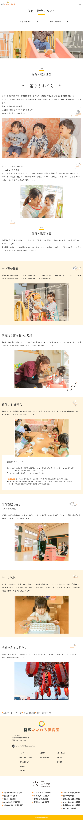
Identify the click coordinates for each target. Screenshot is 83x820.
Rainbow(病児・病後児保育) (13, 805)
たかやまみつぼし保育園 (71, 802)
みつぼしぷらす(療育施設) (12, 802)
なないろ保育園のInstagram (25, 746)
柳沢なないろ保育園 (10, 796)
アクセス (22, 771)
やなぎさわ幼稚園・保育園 (12, 792)
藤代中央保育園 (68, 796)
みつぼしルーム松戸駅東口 (43, 792)
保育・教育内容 (55, 21)
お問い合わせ (61, 753)
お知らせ (59, 757)
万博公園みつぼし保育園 (71, 799)
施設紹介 (22, 766)
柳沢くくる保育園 (9, 799)
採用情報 (59, 762)
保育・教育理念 (25, 21)
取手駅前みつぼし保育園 (71, 805)
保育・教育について (26, 757)
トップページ (24, 753)
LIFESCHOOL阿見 (69, 808)
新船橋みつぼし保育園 (41, 802)
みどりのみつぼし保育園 (71, 792)
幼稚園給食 (11, 479)
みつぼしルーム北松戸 (41, 796)
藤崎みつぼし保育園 (41, 799)
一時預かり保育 (44, 757)
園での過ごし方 (24, 762)
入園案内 (42, 753)
